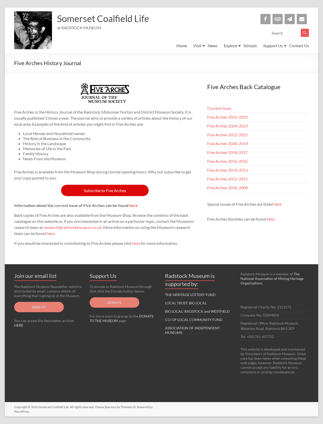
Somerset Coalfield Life (103, 18)
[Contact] (302, 19)
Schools (250, 45)
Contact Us (299, 45)
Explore (230, 45)
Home (181, 45)
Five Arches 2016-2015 (227, 161)
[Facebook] (265, 19)
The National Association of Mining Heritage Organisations (272, 278)
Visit (197, 45)
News (213, 45)
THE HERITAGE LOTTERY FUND (190, 295)
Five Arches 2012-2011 (227, 178)
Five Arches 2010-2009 (227, 187)
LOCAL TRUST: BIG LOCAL (186, 303)
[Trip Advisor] (278, 19)
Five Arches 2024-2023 (227, 125)
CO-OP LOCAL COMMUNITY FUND (194, 319)
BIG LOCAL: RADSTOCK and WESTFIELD (197, 311)
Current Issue (219, 108)
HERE (18, 325)
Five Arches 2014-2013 (227, 170)
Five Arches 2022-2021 (227, 134)
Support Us (273, 45)
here (133, 205)
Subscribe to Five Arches (105, 190)
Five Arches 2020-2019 (227, 143)
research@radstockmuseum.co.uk (73, 227)
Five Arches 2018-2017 (227, 152)
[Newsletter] (290, 19)
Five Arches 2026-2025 (227, 117)
